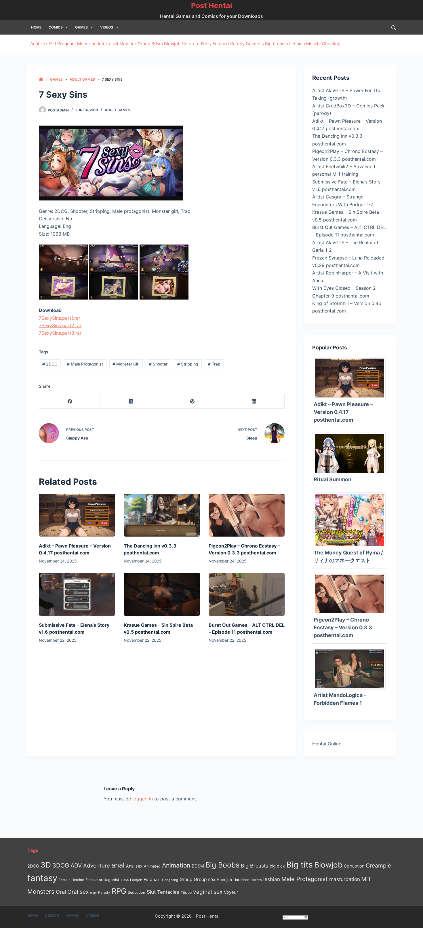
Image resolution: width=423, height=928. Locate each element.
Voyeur (231, 892)
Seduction (136, 892)
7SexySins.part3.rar (60, 333)
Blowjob (172, 43)
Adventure (96, 865)
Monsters (40, 891)
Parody (237, 43)
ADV (76, 865)
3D (46, 864)
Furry (206, 43)
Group (144, 43)
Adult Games (117, 110)
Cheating (331, 43)
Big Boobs (222, 865)
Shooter (158, 363)
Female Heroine (71, 880)
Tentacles (168, 892)
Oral (61, 892)
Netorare (191, 43)
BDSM (198, 866)
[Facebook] (69, 401)
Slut (151, 892)
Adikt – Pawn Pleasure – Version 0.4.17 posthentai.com (343, 412)
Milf (52, 43)
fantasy (42, 878)
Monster (127, 43)
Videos (106, 27)
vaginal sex (207, 892)
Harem (256, 880)
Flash (125, 880)
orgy (93, 893)
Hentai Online (326, 744)
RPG (119, 891)
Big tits (299, 865)
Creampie (378, 865)
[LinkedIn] (254, 401)
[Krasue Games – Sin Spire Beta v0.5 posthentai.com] (162, 594)
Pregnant (66, 43)
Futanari (221, 43)
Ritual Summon (332, 479)
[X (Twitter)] (131, 401)
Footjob (136, 880)
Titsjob (186, 893)
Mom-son (87, 43)
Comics (56, 27)
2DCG (49, 363)
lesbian (271, 879)
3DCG (60, 865)
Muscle (313, 43)
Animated (152, 866)
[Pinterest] (192, 401)
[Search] (393, 27)
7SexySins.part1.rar (59, 318)
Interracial (108, 43)
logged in (142, 799)
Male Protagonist (85, 363)
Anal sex (38, 43)
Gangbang (170, 880)
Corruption (354, 865)
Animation (176, 865)
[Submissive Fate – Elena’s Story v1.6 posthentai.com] (77, 594)
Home (36, 27)
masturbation (344, 879)
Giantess (255, 43)
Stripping (187, 363)
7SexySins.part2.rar (60, 325)
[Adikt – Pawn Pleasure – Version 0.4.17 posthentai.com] (77, 515)
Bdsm (157, 43)
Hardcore (241, 880)
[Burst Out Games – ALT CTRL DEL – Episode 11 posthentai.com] (247, 594)
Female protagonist (102, 880)
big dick (277, 865)
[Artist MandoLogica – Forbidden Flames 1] (352, 668)
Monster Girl (126, 363)
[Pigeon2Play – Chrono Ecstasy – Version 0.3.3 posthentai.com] (247, 515)
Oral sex (78, 891)
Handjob (224, 879)
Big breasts (276, 43)
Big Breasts (254, 866)
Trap (214, 363)
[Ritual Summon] (352, 453)
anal (118, 865)
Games (81, 27)
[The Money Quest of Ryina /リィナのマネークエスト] (352, 519)
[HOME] (41, 79)
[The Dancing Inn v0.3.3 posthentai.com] (162, 515)
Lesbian (297, 43)
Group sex (204, 879)
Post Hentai (211, 5)
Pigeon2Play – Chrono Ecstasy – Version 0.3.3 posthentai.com (343, 627)
